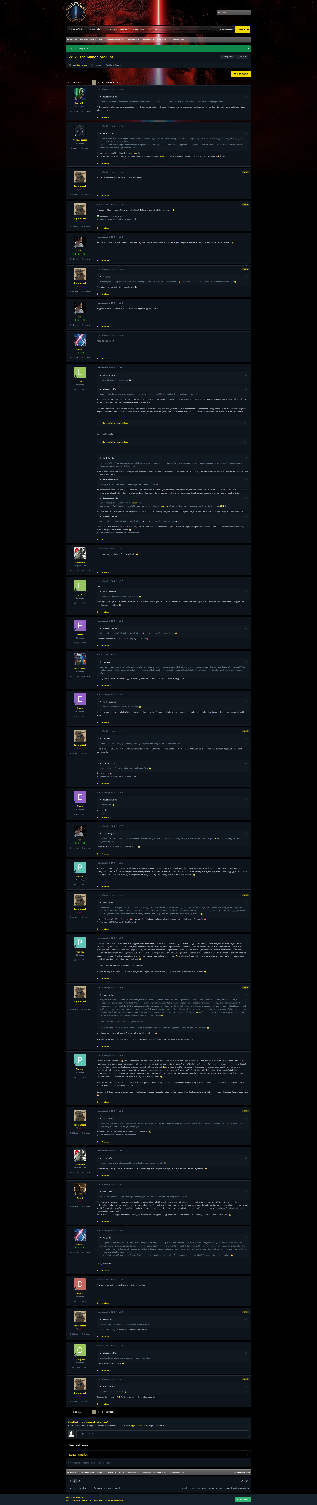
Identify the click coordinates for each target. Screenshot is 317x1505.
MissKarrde (80, 562)
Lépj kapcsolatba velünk (102, 1488)
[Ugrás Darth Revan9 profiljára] (80, 659)
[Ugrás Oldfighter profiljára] (80, 1350)
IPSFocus (191, 1488)
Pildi (80, 250)
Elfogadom (244, 1499)
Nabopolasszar (80, 140)
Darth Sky (80, 103)
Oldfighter (80, 1359)
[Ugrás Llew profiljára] (80, 372)
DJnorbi (80, 1293)
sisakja (133, 153)
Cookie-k (117, 1488)
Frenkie (80, 349)
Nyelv (72, 1488)
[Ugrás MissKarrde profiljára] (80, 553)
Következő (110, 82)
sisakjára (161, 156)
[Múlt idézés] (97, 117)
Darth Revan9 (80, 668)
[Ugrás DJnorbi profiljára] (80, 1284)
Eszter (80, 634)
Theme (183, 1488)
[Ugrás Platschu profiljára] (80, 867)
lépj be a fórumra (138, 1425)
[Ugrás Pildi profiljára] (80, 241)
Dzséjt (80, 1198)
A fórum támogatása (79, 48)
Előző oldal (77, 82)
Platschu (80, 876)
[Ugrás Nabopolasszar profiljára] (80, 131)
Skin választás (83, 1488)
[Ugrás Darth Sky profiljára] (80, 94)
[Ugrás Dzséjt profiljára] (80, 1189)
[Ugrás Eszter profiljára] (80, 625)
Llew (80, 381)
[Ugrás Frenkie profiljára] (80, 340)
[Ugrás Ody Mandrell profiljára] (70, 65)
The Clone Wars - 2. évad (116, 65)
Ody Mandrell (82, 65)
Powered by (237, 1488)
